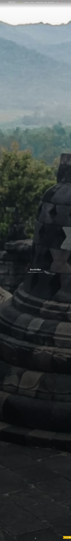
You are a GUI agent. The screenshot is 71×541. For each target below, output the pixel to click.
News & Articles (51, 2)
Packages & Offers (39, 2)
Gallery (45, 2)
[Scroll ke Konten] (35, 538)
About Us (26, 2)
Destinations (20, 2)
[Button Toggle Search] (57, 2)
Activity (32, 2)
